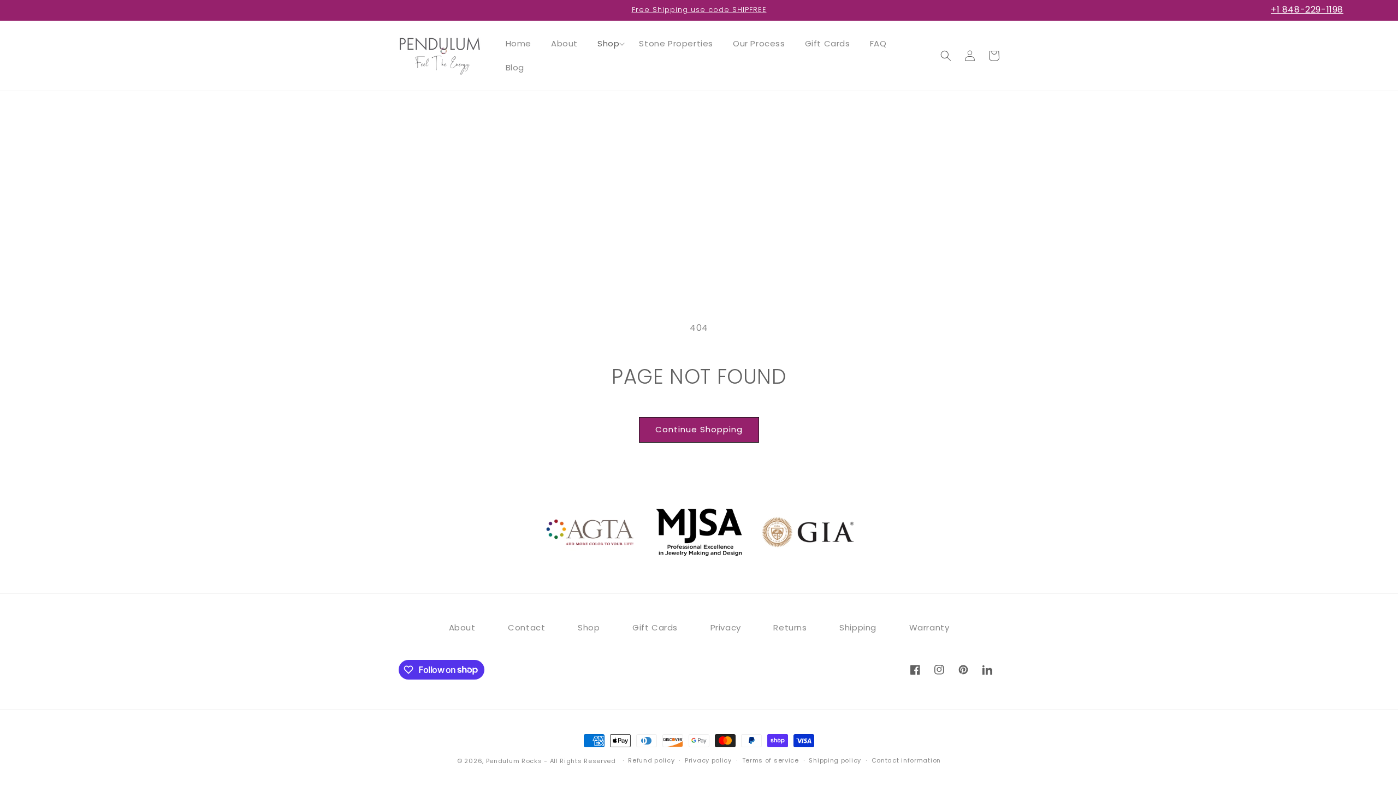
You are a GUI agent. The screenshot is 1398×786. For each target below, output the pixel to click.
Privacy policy (708, 760)
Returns (790, 627)
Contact (526, 627)
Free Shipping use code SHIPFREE (699, 9)
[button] (608, 44)
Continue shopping (699, 429)
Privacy (725, 627)
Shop (589, 627)
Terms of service (770, 760)
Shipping (857, 627)
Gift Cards (655, 627)
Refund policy (651, 760)
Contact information (906, 760)
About (462, 627)
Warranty (929, 627)
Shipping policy (835, 760)
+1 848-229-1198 (1307, 9)
